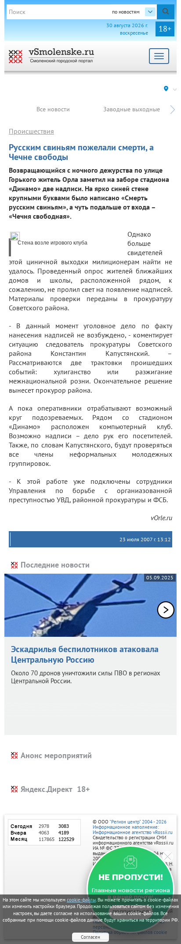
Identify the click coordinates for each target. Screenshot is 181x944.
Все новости (53, 109)
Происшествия (31, 131)
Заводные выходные (131, 109)
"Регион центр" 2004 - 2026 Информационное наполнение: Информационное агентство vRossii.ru (133, 827)
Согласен (90, 937)
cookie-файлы (81, 900)
